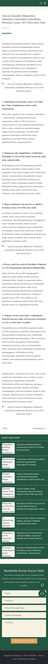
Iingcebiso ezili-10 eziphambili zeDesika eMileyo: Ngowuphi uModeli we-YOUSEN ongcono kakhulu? (29, 536)
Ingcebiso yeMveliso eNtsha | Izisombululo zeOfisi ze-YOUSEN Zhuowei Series (30, 447)
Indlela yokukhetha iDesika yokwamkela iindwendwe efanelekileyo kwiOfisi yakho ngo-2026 (31, 477)
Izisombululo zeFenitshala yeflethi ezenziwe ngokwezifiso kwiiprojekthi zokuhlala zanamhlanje (31, 462)
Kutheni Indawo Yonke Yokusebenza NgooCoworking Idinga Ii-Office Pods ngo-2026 (30, 491)
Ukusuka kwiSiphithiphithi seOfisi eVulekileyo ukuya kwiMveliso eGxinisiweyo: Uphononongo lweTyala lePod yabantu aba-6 (30, 550)
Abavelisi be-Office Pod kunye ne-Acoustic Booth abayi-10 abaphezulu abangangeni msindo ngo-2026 (31, 506)
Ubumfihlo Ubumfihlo (26, 659)
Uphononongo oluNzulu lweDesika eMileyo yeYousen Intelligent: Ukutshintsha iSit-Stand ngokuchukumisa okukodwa (31, 521)
